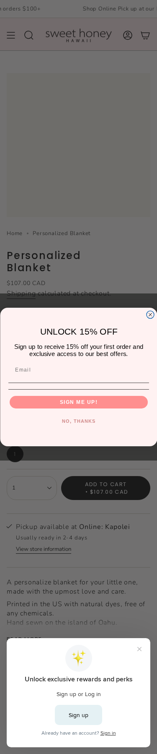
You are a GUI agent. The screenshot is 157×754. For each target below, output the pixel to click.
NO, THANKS (78, 421)
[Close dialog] (150, 315)
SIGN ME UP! (78, 402)
